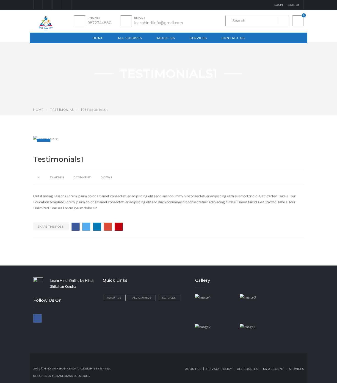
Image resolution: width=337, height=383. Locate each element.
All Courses (130, 38)
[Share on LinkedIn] (97, 227)
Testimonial (62, 110)
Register (293, 4)
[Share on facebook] (76, 227)
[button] (298, 20)
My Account (273, 369)
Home (97, 38)
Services (198, 38)
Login (278, 4)
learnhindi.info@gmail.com (158, 23)
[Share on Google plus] (108, 227)
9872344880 (99, 23)
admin (59, 177)
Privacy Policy (219, 369)
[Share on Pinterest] (119, 227)
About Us (114, 297)
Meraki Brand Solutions (71, 375)
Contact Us (233, 38)
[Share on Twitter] (86, 227)
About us (166, 38)
